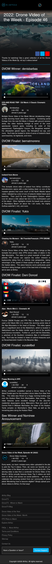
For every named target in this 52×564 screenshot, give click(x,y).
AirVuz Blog (6, 495)
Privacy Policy (7, 535)
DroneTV (5, 499)
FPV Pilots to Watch (9, 519)
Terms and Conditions (10, 531)
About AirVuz (14, 528)
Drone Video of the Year (11, 511)
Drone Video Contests (18, 456)
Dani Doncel (14, 312)
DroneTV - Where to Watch (12, 503)
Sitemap (5, 539)
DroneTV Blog (7, 507)
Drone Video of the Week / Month (14, 515)
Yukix (12, 242)
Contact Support (41, 550)
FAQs (4, 528)
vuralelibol (13, 382)
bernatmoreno (15, 178)
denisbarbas (14, 108)
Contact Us (6, 544)
